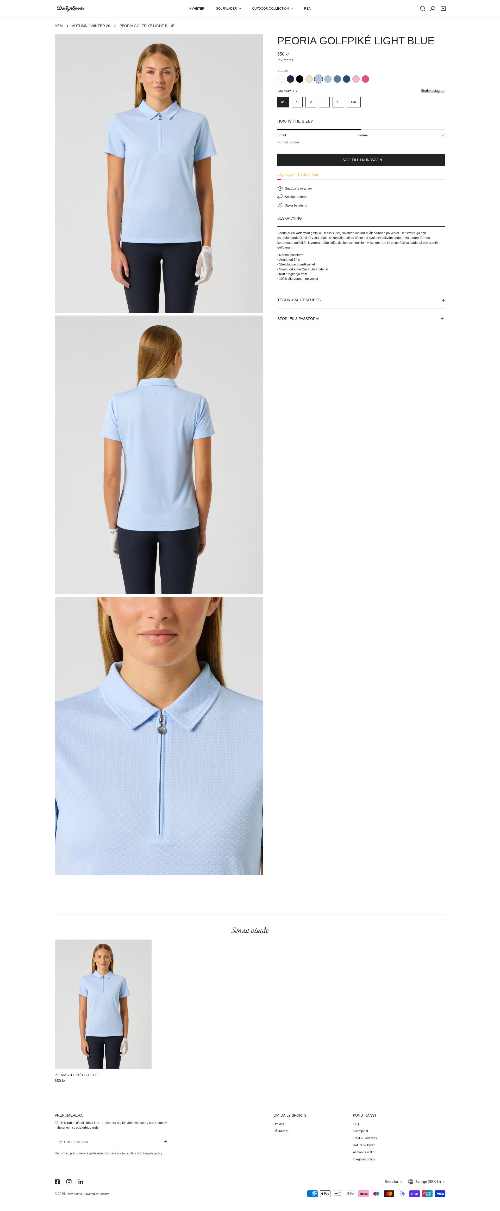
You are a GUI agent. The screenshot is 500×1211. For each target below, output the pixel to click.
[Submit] (165, 1142)
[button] (228, 8)
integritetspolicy (152, 1153)
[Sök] (422, 8)
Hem (59, 26)
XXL (354, 102)
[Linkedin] (81, 1182)
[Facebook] (57, 1182)
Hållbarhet (280, 1131)
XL (338, 102)
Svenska (391, 1182)
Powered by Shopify (96, 1193)
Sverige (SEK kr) (428, 1182)
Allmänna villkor (364, 1152)
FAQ (356, 1124)
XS (283, 102)
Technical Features (299, 300)
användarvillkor (126, 1153)
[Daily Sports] (70, 9)
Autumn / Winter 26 (91, 26)
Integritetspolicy (364, 1159)
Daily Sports (74, 1193)
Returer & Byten (364, 1145)
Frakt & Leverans (365, 1138)
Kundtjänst (360, 1131)
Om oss (278, 1124)
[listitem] (281, 78)
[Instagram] (69, 1182)
